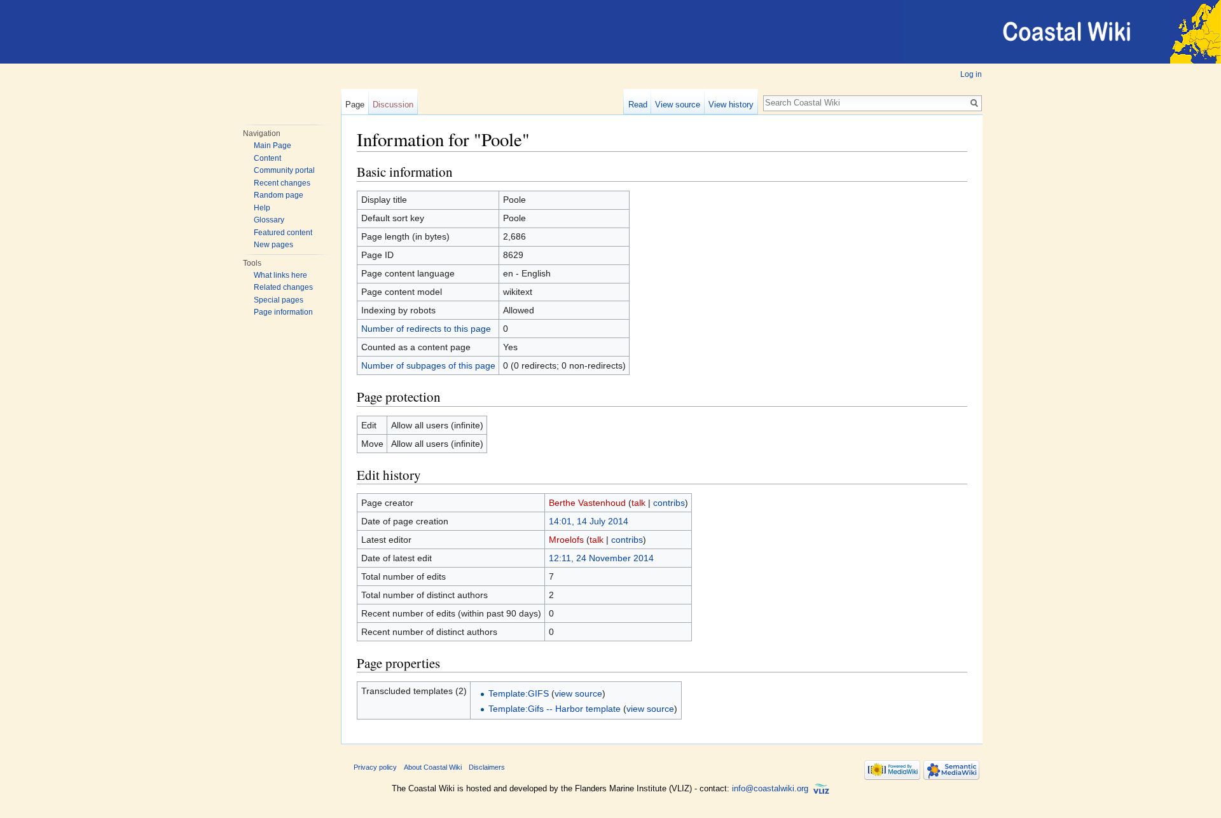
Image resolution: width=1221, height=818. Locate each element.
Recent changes (282, 183)
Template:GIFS (518, 693)
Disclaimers (487, 767)
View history (731, 104)
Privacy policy (375, 767)
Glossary (269, 219)
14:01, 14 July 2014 (588, 521)
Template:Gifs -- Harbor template (554, 709)
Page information (283, 312)
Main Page (272, 145)
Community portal (284, 170)
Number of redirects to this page (426, 329)
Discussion (393, 104)
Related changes (283, 287)
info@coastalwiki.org (770, 788)
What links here (280, 275)
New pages (273, 244)
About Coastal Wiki (433, 767)
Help (262, 207)
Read (637, 104)
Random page (278, 195)
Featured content (283, 232)
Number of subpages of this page (428, 365)
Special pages (278, 300)
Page (354, 104)
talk (638, 503)
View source (677, 104)
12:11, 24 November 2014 (601, 558)
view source (578, 693)
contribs (669, 503)
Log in (971, 74)
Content (267, 158)
